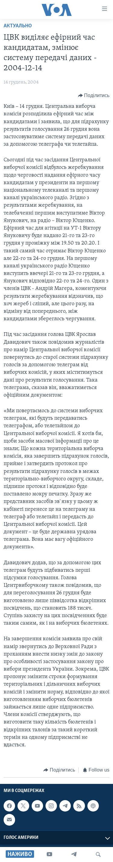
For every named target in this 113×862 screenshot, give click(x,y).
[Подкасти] (93, 806)
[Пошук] (98, 854)
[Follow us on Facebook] (9, 806)
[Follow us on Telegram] (65, 806)
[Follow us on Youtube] (37, 806)
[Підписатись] (9, 819)
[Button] (94, 95)
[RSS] (79, 806)
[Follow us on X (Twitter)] (23, 806)
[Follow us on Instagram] (51, 806)
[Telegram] (73, 854)
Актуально (18, 26)
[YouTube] (49, 854)
